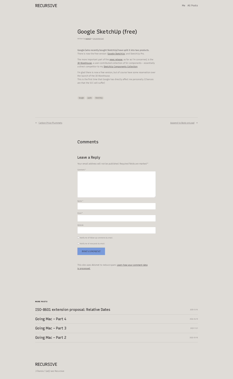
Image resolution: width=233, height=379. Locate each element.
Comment (81, 170)
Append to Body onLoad (182, 122)
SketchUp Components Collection (120, 66)
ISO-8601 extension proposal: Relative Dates (72, 310)
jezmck (88, 39)
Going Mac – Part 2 (50, 337)
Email (80, 213)
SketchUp (98, 98)
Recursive (46, 5)
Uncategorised (98, 39)
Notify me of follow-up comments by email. (96, 238)
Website (80, 225)
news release (116, 59)
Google (81, 98)
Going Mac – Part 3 (50, 328)
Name (80, 201)
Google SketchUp (116, 53)
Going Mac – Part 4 (50, 319)
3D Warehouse (84, 63)
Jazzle (89, 98)
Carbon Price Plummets (50, 122)
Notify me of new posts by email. (92, 244)
